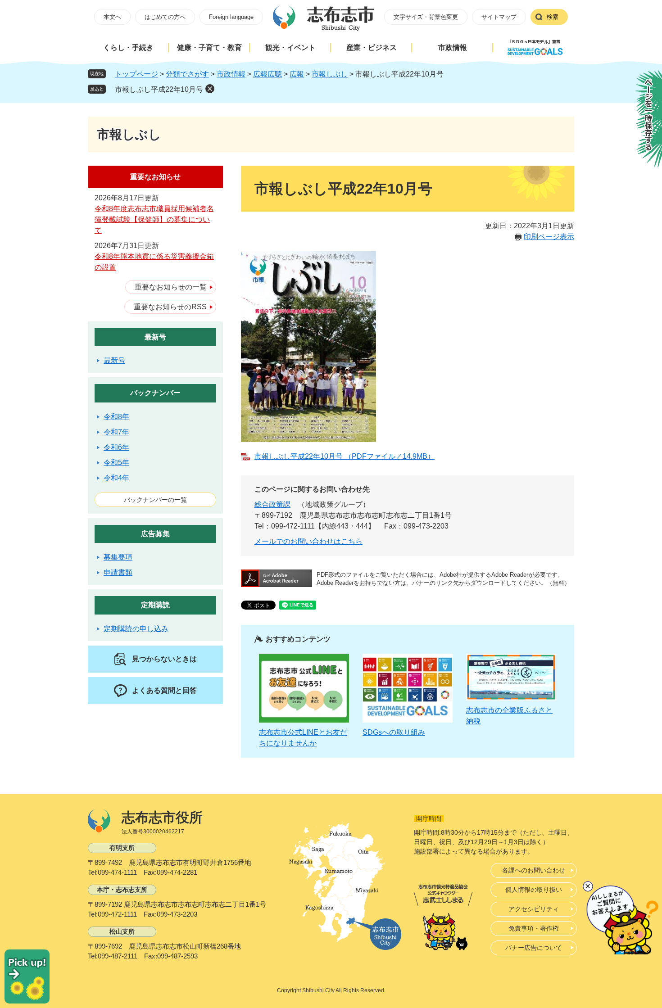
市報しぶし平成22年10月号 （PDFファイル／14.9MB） (344, 456)
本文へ (112, 17)
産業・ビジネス (371, 47)
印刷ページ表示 (549, 236)
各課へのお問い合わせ (533, 870)
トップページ (136, 74)
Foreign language (231, 17)
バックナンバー (155, 393)
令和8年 (116, 416)
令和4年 (116, 478)
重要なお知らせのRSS (170, 307)
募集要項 (118, 557)
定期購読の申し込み (136, 629)
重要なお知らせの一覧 (171, 287)
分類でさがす (187, 74)
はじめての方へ (165, 17)
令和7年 (116, 432)
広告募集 (155, 534)
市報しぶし (330, 74)
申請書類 (118, 572)
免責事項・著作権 (533, 928)
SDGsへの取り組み (394, 732)
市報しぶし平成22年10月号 (159, 89)
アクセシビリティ (533, 909)
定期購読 (155, 605)
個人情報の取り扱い (533, 889)
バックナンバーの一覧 (155, 499)
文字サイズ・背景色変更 (426, 17)
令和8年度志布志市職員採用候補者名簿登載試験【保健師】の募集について (154, 219)
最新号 (155, 337)
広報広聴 (267, 74)
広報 (297, 74)
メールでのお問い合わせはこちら (308, 541)
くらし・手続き (128, 47)
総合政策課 (272, 504)
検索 (552, 17)
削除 (209, 88)
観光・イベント (290, 47)
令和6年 (116, 447)
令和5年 (116, 462)
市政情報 (452, 47)
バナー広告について (533, 947)
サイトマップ (499, 17)
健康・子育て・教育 (209, 47)
